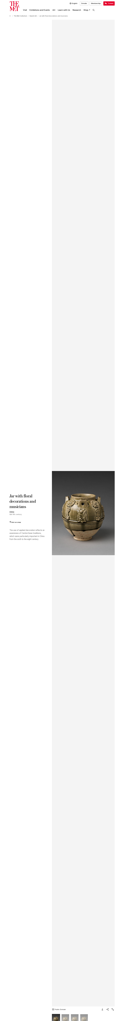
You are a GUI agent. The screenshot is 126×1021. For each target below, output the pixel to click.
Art (53, 10)
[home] (10, 16)
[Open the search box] (93, 10)
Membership (96, 3)
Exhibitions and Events (40, 10)
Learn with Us (64, 10)
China (11, 512)
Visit (25, 10)
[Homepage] (14, 6)
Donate (84, 3)
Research (77, 10)
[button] (83, 513)
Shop (86, 10)
